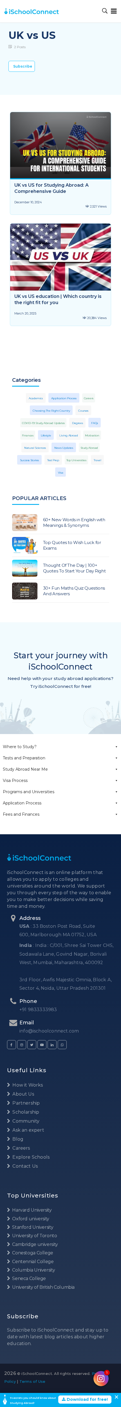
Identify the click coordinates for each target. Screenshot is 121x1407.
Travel (97, 460)
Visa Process (15, 780)
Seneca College (28, 1278)
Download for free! (87, 1399)
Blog (17, 1139)
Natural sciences (35, 448)
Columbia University (33, 1270)
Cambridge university (34, 1244)
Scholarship (25, 1112)
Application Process (22, 803)
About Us (22, 1094)
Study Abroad (89, 448)
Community (25, 1121)
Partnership (25, 1103)
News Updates (63, 448)
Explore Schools (30, 1157)
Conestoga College (32, 1253)
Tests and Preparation (24, 758)
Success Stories (29, 460)
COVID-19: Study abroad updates (43, 423)
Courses (83, 410)
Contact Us (24, 1166)
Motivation (92, 435)
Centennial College (32, 1261)
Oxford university (30, 1218)
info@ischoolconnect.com (49, 1031)
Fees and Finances (21, 814)
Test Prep (53, 460)
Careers (88, 398)
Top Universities (76, 460)
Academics (36, 398)
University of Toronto (34, 1235)
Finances (27, 435)
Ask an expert (27, 1130)
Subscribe (22, 66)
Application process (64, 398)
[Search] (105, 11)
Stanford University (32, 1227)
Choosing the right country (51, 410)
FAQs (94, 423)
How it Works (27, 1085)
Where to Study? (20, 746)
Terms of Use (32, 1381)
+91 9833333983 (38, 1009)
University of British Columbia (43, 1287)
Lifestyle (46, 435)
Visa (60, 472)
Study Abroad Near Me (25, 769)
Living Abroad (68, 435)
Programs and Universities (28, 791)
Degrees (77, 423)
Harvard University (31, 1210)
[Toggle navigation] (113, 11)
